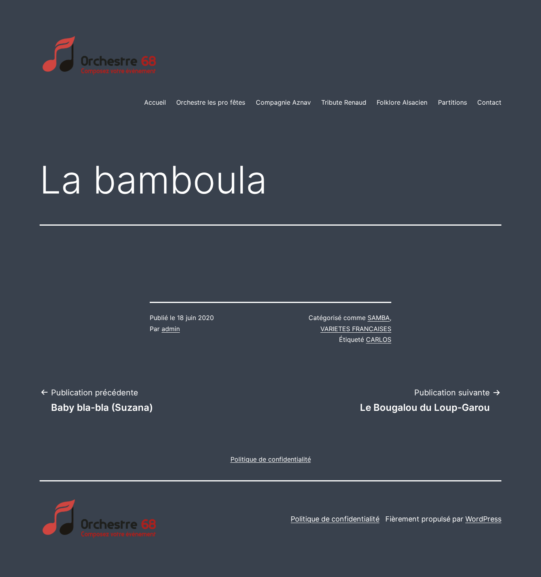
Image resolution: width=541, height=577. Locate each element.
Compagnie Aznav (283, 102)
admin (171, 329)
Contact (489, 102)
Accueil (155, 102)
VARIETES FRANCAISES (355, 329)
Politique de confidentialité (335, 519)
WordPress (483, 519)
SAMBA (379, 318)
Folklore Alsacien (402, 102)
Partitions (452, 102)
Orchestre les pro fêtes (210, 102)
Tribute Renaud (343, 102)
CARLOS (378, 339)
